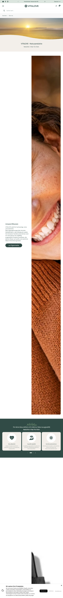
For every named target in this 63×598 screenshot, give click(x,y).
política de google (29, 595)
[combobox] (31, 10)
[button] (59, 6)
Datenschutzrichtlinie (20, 595)
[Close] (61, 585)
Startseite (4, 15)
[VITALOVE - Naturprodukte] (31, 6)
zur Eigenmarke (14, 245)
